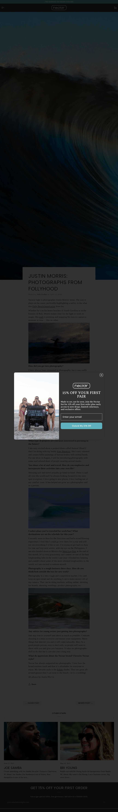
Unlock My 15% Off (81, 426)
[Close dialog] (101, 375)
